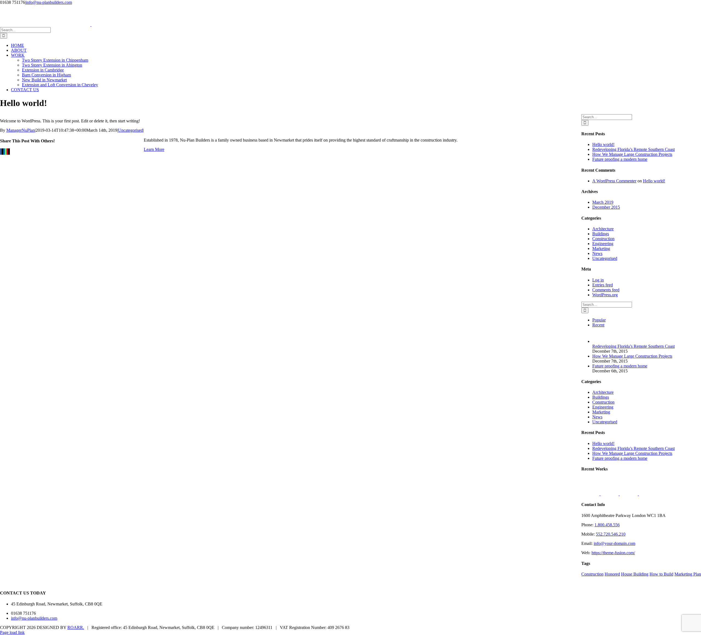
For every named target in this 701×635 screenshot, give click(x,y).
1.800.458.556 (607, 524)
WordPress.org (605, 294)
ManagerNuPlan (20, 130)
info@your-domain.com (614, 543)
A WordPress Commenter (614, 181)
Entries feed (602, 285)
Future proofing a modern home (619, 159)
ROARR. (75, 627)
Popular (599, 320)
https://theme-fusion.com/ (613, 552)
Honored (612, 574)
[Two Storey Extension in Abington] (591, 494)
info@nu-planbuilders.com (49, 2)
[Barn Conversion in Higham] (648, 494)
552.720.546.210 (610, 534)
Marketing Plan (687, 574)
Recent (598, 325)
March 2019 (602, 202)
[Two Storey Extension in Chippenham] (629, 494)
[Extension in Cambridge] (610, 494)
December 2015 (606, 207)
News (597, 253)
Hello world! (603, 144)
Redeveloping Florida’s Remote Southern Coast (633, 149)
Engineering (602, 243)
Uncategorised (130, 130)
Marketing (601, 248)
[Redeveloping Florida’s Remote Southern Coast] (601, 341)
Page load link (12, 632)
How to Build (661, 574)
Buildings (600, 233)
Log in (598, 280)
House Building (634, 574)
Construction (603, 238)
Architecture (603, 228)
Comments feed (605, 290)
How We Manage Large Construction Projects (632, 154)
